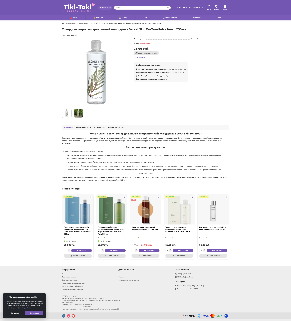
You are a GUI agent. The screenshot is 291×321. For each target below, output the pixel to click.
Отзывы (99, 127)
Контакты (197, 18)
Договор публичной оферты (72, 286)
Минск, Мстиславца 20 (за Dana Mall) (190, 286)
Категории (106, 8)
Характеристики (83, 127)
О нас (219, 18)
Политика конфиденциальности (73, 283)
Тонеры (95, 24)
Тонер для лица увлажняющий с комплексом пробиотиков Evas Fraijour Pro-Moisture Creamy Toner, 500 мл (78, 230)
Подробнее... (27, 308)
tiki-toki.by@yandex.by (185, 277)
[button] (62, 226)
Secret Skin (195, 39)
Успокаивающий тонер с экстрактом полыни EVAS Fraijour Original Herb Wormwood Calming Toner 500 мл (111, 230)
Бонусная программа (69, 280)
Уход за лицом (71, 24)
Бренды (124, 18)
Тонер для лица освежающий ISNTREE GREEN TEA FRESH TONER (145, 228)
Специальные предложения (128, 280)
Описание (68, 127)
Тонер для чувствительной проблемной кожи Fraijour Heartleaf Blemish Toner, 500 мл (177, 229)
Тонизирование (84, 24)
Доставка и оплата (170, 18)
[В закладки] (90, 197)
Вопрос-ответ (115, 127)
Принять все (34, 313)
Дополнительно (126, 270)
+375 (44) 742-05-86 (189, 7)
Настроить (15, 313)
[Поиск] (168, 7)
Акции (75, 18)
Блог (145, 18)
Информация (68, 270)
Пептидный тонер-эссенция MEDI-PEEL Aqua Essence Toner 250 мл (213, 228)
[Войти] (209, 6)
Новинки (99, 18)
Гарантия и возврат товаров (72, 289)
